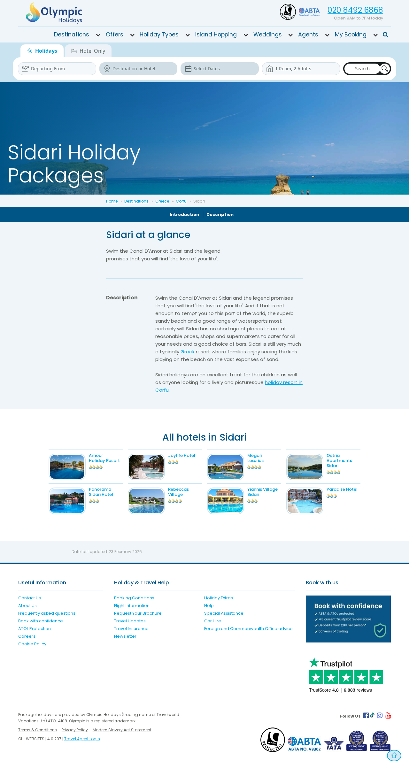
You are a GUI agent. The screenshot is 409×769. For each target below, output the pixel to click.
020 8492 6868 (355, 10)
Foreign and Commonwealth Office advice (248, 629)
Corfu (181, 201)
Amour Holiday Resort (104, 458)
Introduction (184, 214)
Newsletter (125, 636)
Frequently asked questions (46, 613)
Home (112, 201)
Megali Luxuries (255, 458)
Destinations (71, 34)
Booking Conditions (134, 598)
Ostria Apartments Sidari (339, 460)
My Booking (351, 34)
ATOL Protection (34, 629)
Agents (308, 34)
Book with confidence (40, 621)
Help (209, 606)
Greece (162, 201)
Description (220, 214)
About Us (27, 606)
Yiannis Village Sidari (262, 491)
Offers (114, 34)
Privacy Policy (75, 730)
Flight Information (132, 606)
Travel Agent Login (82, 739)
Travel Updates (130, 621)
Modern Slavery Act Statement (122, 730)
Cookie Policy (32, 644)
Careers (26, 636)
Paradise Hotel (342, 489)
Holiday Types (159, 34)
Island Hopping (216, 34)
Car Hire (212, 621)
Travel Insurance (131, 629)
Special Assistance (223, 613)
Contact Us (29, 598)
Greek (188, 351)
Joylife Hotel (181, 455)
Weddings (267, 34)
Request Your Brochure (138, 613)
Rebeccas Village (178, 491)
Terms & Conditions (37, 730)
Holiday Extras (218, 598)
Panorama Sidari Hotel (101, 491)
